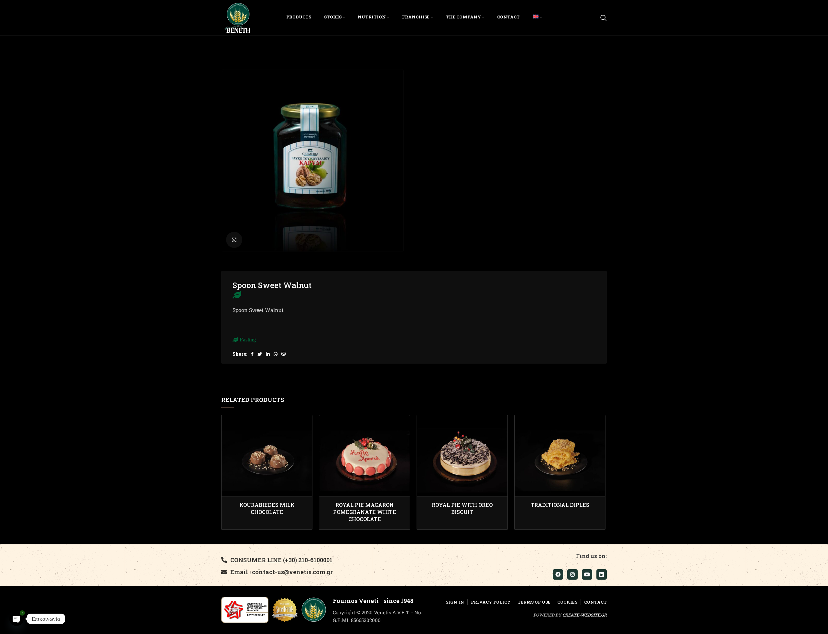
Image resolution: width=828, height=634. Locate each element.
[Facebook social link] (252, 354)
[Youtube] (587, 574)
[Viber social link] (283, 354)
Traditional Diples (560, 504)
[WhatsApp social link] (275, 354)
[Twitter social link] (260, 354)
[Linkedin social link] (268, 354)
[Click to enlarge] (234, 240)
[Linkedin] (601, 574)
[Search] (603, 17)
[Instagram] (572, 574)
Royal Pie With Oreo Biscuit (462, 508)
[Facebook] (558, 574)
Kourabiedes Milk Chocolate (267, 508)
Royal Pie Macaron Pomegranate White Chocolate (364, 512)
